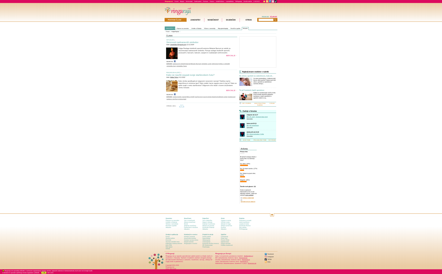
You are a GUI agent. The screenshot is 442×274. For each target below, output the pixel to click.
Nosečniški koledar (190, 238)
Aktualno (245, 28)
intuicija (187, 64)
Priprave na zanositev (183, 28)
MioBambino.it (248, 256)
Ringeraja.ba (243, 258)
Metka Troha (174, 77)
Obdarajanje (206, 240)
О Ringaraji (224, 236)
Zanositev (250, 119)
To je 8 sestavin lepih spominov (251, 90)
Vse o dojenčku (207, 220)
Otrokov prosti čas (226, 225)
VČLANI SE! (273, 16)
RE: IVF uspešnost (253, 125)
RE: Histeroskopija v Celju (255, 134)
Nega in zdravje (207, 222)
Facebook (271, 254)
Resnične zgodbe (235, 28)
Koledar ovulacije (189, 236)
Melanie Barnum (195, 64)
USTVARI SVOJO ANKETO (248, 201)
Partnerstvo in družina (191, 227)
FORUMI (272, 103)
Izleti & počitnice (244, 222)
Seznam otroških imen (173, 242)
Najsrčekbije (206, 238)
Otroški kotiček (247, 1)
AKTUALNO (170, 40)
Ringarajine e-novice (190, 243)
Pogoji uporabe (226, 243)
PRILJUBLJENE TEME (259, 140)
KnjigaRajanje (175, 31)
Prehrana (205, 1)
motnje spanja (181, 97)
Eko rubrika (242, 227)
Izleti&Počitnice (220, 1)
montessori (231, 97)
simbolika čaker (181, 66)
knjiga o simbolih (224, 64)
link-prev (179, 107)
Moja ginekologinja (223, 28)
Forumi (176, 1)
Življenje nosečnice (190, 225)
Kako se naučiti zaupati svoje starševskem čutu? (190, 75)
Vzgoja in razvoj (226, 220)
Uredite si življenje (196, 28)
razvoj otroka (207, 97)
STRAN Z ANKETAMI (248, 198)
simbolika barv (171, 66)
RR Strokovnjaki (207, 245)
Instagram (271, 257)
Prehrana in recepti (245, 220)
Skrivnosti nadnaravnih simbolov (182, 42)
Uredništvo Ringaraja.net (178, 44)
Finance (212, 1)
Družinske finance (245, 225)
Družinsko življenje (208, 227)
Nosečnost (213, 20)
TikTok (270, 259)
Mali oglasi (169, 247)
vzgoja (175, 97)
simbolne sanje (206, 64)
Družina (223, 227)
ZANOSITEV (169, 28)
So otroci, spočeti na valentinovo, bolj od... (256, 76)
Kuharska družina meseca (210, 243)
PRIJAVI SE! (265, 16)
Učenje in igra (225, 222)
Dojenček (231, 20)
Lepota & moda (244, 224)
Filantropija (205, 247)
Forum (168, 31)
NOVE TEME (246, 140)
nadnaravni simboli (179, 64)
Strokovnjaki (189, 1)
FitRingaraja (238, 1)
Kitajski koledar (189, 242)
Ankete (168, 248)
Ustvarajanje (206, 242)
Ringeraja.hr (246, 260)
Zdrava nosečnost (189, 222)
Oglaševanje (225, 242)
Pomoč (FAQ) (225, 240)
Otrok (249, 20)
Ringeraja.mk (252, 263)
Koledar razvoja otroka (191, 240)
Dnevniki (168, 240)
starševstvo (199, 97)
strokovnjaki (182, 99)
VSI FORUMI (272, 140)
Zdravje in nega (226, 224)
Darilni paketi (197, 1)
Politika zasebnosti (227, 245)
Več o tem (50, 273)
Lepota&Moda (230, 1)
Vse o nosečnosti (189, 220)
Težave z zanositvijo (209, 28)
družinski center (222, 97)
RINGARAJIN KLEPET (173, 72)
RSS (269, 262)
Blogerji (182, 1)
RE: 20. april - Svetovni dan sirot (257, 117)
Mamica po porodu (208, 225)
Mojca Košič (190, 97)
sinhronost (215, 64)
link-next (183, 107)
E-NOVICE (257, 1)
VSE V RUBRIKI (246, 103)
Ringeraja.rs (244, 261)
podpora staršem (172, 99)
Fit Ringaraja (243, 229)
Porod (186, 224)
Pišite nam (224, 238)
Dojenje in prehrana (208, 224)
